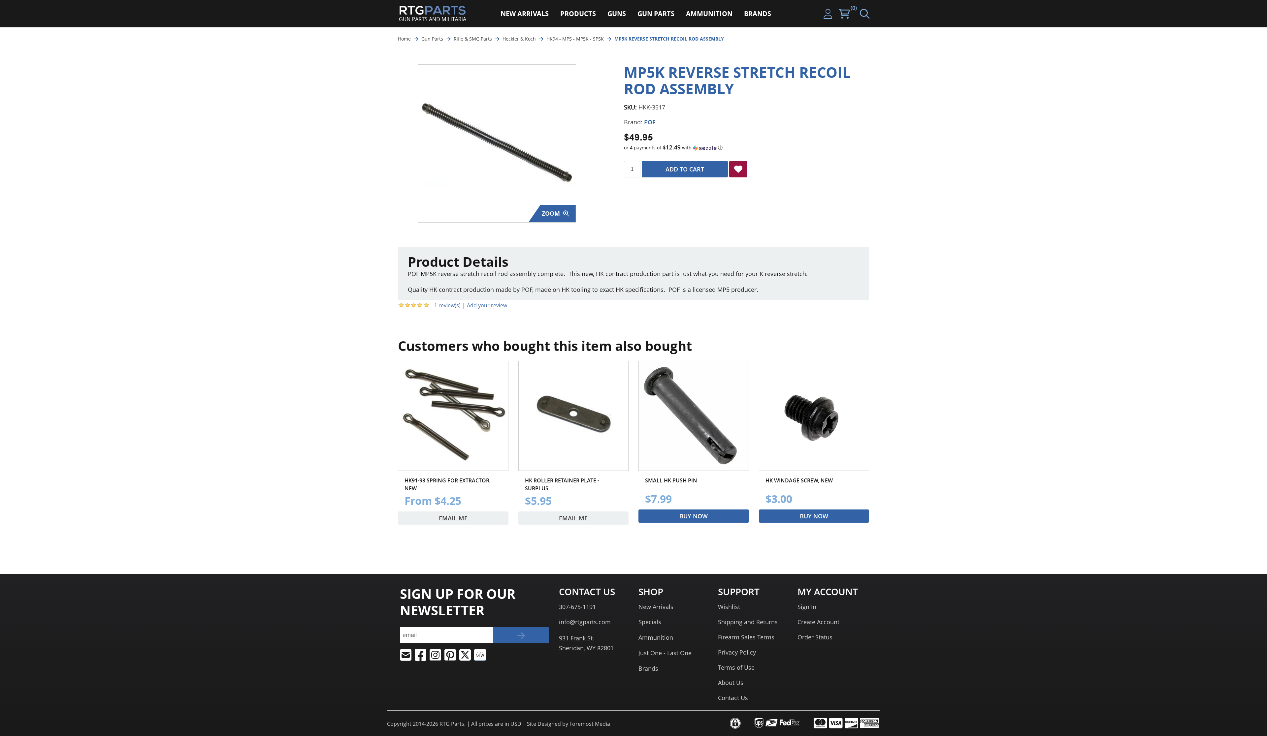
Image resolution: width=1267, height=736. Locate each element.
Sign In (806, 607)
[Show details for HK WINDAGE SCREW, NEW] (814, 416)
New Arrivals (655, 607)
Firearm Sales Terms (746, 637)
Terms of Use (736, 667)
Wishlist (729, 607)
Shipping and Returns (748, 622)
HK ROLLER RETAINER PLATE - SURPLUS (562, 484)
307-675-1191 (577, 607)
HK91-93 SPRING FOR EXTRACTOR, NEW (448, 484)
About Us (730, 683)
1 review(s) (447, 305)
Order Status (814, 637)
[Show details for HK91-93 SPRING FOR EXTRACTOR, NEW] (453, 416)
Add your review (487, 305)
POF (650, 122)
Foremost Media (589, 723)
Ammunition (655, 637)
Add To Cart (685, 169)
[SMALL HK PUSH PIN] (694, 416)
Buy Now (693, 516)
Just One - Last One (665, 653)
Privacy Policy (737, 652)
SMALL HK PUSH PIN (671, 480)
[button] (746, 147)
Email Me (453, 518)
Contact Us (733, 698)
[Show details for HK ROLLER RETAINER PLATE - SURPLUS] (574, 416)
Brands (648, 668)
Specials (649, 622)
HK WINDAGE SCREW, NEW (799, 480)
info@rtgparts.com (585, 622)
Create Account (818, 622)
